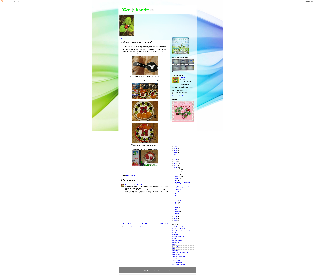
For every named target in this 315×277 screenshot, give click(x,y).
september (178, 176)
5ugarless (163, 270)
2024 (175, 148)
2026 (175, 144)
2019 (175, 159)
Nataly (127, 184)
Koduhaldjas (175, 242)
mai (176, 205)
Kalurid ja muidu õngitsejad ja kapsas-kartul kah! (182, 183)
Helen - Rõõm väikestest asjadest (181, 230)
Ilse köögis (175, 234)
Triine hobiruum (176, 260)
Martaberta (175, 250)
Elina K (183, 77)
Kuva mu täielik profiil (177, 95)
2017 (175, 163)
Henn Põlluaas (176, 232)
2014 (175, 216)
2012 (175, 220)
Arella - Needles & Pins (178, 226)
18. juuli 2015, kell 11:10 (135, 184)
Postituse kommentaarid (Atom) (134, 226)
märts (177, 209)
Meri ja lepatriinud (137, 10)
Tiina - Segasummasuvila (178, 256)
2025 (175, 146)
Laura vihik (175, 246)
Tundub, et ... (178, 189)
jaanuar (177, 213)
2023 (175, 150)
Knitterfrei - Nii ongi (177, 240)
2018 (175, 161)
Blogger (172, 270)
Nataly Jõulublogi (176, 254)
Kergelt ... (177, 191)
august (177, 178)
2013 (175, 218)
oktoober (177, 174)
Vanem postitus (163, 223)
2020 (175, 157)
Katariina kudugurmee (178, 236)
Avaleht (144, 223)
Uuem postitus (126, 223)
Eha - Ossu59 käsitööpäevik (179, 228)
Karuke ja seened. (179, 193)
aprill (176, 207)
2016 (175, 165)
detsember (178, 169)
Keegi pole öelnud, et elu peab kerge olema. (183, 186)
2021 (175, 155)
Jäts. (176, 196)
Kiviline (174, 238)
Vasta (126, 195)
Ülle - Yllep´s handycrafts (178, 264)
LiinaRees (174, 248)
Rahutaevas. (178, 200)
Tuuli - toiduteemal (177, 262)
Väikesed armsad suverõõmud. (183, 198)
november (178, 172)
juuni (176, 203)
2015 (175, 168)
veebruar (177, 211)
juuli (176, 180)
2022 (175, 152)
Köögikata (174, 244)
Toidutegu (174, 258)
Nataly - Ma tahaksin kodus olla (180, 252)
